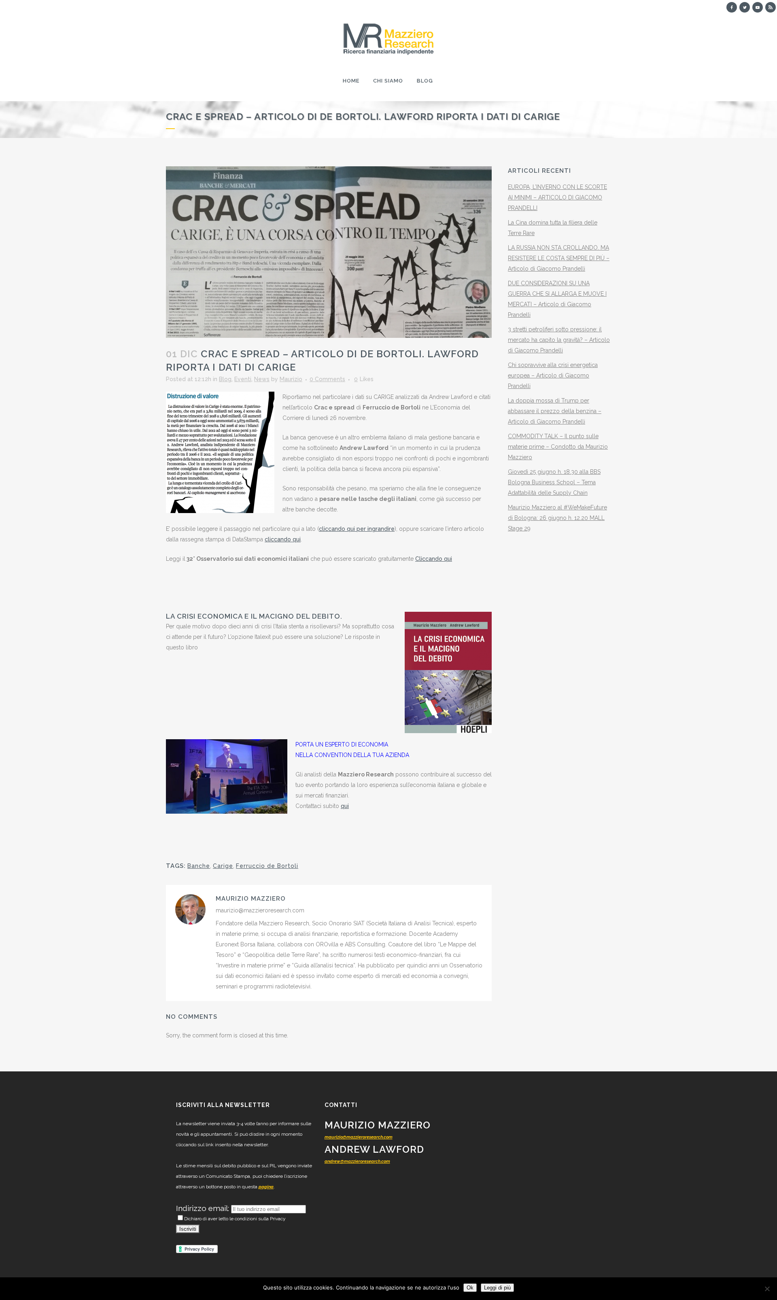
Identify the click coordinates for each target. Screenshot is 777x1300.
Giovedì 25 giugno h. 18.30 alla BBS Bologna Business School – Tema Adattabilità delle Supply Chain (554, 482)
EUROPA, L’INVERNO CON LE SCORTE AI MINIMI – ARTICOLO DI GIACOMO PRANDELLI (557, 197)
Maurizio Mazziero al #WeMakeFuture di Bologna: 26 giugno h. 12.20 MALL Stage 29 (557, 518)
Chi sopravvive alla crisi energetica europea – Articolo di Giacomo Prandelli (553, 375)
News (262, 379)
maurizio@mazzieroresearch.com (359, 1137)
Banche (198, 866)
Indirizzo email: (203, 1208)
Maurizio (291, 379)
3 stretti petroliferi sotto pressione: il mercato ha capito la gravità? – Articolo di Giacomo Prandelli (559, 340)
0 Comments (327, 379)
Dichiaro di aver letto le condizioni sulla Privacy (235, 1219)
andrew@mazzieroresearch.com (357, 1161)
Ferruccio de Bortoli (267, 866)
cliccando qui (283, 539)
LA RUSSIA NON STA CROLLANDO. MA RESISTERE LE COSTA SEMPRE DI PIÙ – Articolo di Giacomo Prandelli (558, 258)
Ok (470, 1288)
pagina (266, 1187)
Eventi (242, 379)
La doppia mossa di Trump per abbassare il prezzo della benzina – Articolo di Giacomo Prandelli (554, 411)
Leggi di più (497, 1288)
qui (345, 806)
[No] (767, 1289)
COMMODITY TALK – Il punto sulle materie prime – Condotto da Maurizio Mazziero (558, 446)
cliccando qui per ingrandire (357, 529)
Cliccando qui (433, 559)
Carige (223, 866)
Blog (225, 379)
